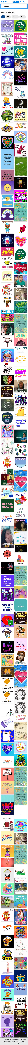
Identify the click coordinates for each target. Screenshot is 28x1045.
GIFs (8, 16)
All (3, 16)
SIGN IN (22, 1)
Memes (22, 16)
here (24, 1043)
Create (16, 1)
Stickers (15, 16)
